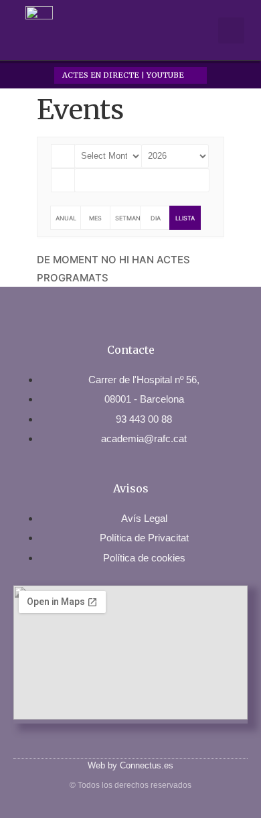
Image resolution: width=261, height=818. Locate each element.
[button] (201, 30)
